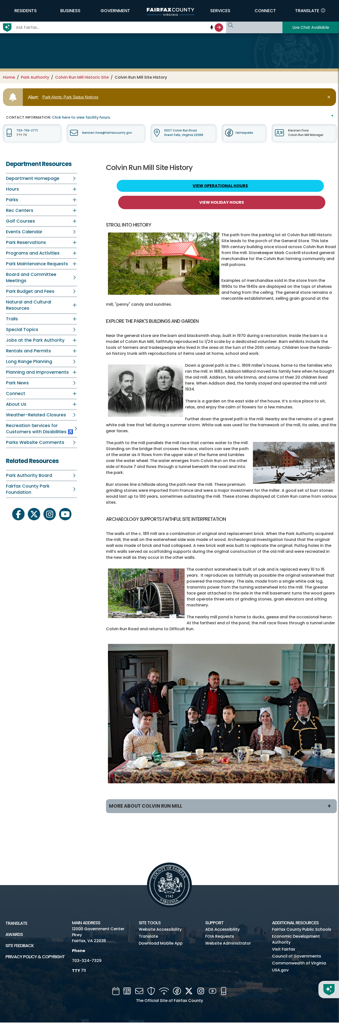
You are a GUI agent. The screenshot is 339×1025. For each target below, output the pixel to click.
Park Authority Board (29, 475)
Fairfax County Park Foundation (27, 489)
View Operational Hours (220, 186)
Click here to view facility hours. (81, 117)
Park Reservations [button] (26, 242)
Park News (17, 383)
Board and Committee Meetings (31, 277)
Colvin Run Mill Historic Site (82, 77)
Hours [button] (12, 189)
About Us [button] (16, 404)
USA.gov (280, 970)
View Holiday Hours (221, 202)
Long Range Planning (29, 361)
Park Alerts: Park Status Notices (70, 97)
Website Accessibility (160, 929)
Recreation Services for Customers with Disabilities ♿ (39, 429)
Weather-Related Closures (36, 415)
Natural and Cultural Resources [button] (28, 305)
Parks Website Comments (35, 442)
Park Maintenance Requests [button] (37, 264)
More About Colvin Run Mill (145, 806)
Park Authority (35, 77)
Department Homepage (32, 178)
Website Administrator (228, 943)
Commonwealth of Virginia (299, 963)
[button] (25, 10)
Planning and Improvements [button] (37, 372)
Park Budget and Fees (30, 291)
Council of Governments (296, 956)
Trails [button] (12, 319)
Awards (14, 934)
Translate (16, 923)
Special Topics (22, 329)
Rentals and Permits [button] (28, 351)
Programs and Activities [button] (33, 253)
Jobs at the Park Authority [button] (35, 340)
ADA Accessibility (222, 929)
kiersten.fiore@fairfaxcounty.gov (107, 133)
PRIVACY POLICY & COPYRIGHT (35, 957)
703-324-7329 (87, 960)
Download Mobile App (161, 943)
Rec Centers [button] (19, 210)
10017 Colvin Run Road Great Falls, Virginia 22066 (183, 133)
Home (9, 77)
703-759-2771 (27, 130)
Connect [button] (15, 394)
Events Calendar (24, 232)
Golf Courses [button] (20, 221)
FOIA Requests (219, 936)
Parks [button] (12, 200)
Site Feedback (19, 946)
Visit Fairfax (283, 949)
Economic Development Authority (296, 939)
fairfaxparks (244, 133)
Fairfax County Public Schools (301, 929)
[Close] (330, 97)
